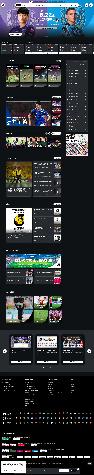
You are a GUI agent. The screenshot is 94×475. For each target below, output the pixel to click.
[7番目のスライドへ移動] (50, 367)
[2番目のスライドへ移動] (45, 36)
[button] (86, 5)
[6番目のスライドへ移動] (49, 367)
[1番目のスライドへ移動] (44, 36)
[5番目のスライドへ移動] (48, 367)
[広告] (77, 145)
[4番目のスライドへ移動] (50, 36)
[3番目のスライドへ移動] (47, 36)
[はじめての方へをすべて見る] (33, 261)
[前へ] (57, 61)
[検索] (91, 5)
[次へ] (60, 61)
